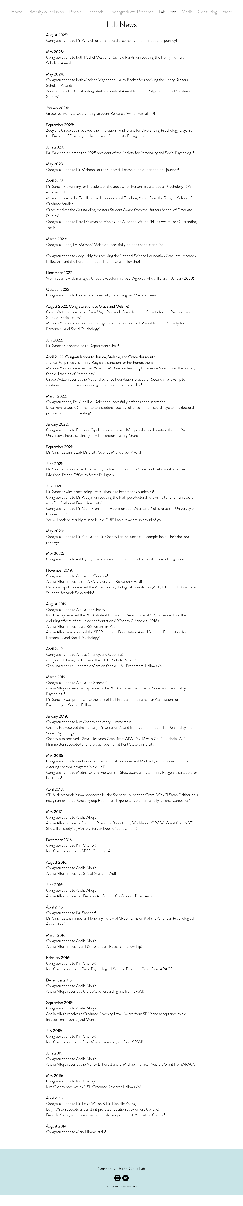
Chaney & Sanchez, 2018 (137, 621)
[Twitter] (125, 1178)
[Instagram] (117, 1178)
